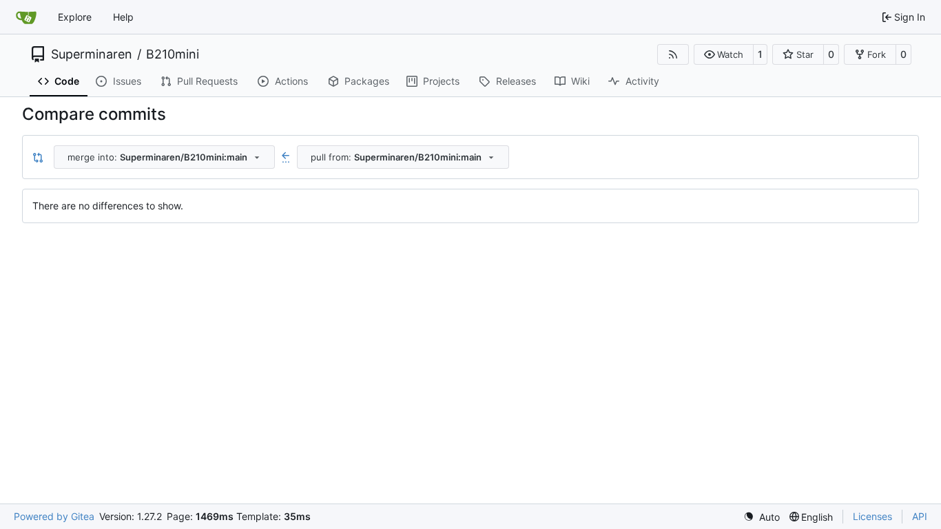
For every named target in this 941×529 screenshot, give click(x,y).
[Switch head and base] (37, 157)
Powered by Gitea (54, 516)
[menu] (761, 517)
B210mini (172, 54)
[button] (724, 54)
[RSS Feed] (673, 54)
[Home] (26, 17)
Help (123, 17)
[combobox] (164, 157)
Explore (75, 17)
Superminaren (91, 54)
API (919, 516)
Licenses (872, 516)
